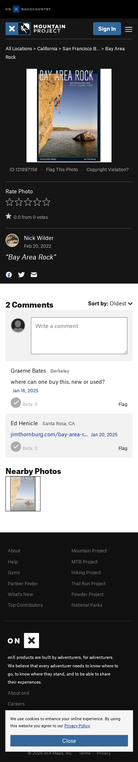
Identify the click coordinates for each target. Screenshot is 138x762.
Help (13, 562)
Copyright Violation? (107, 169)
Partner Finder (23, 583)
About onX (19, 693)
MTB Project (84, 562)
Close (69, 740)
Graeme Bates (28, 370)
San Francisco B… (81, 48)
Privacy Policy (77, 726)
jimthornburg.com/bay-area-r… (49, 434)
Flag (122, 404)
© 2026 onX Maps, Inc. (50, 752)
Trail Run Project (88, 583)
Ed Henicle (24, 423)
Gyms (14, 572)
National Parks (86, 605)
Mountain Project (89, 550)
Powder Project (87, 594)
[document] (69, 730)
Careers (16, 704)
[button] (9, 274)
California (47, 48)
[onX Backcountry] (28, 9)
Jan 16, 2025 (25, 390)
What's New (20, 594)
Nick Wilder (38, 237)
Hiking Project (86, 572)
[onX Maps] (23, 646)
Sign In (107, 28)
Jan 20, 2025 (104, 434)
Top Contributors (25, 605)
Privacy (104, 752)
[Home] (39, 28)
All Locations (19, 48)
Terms (85, 752)
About (14, 550)
